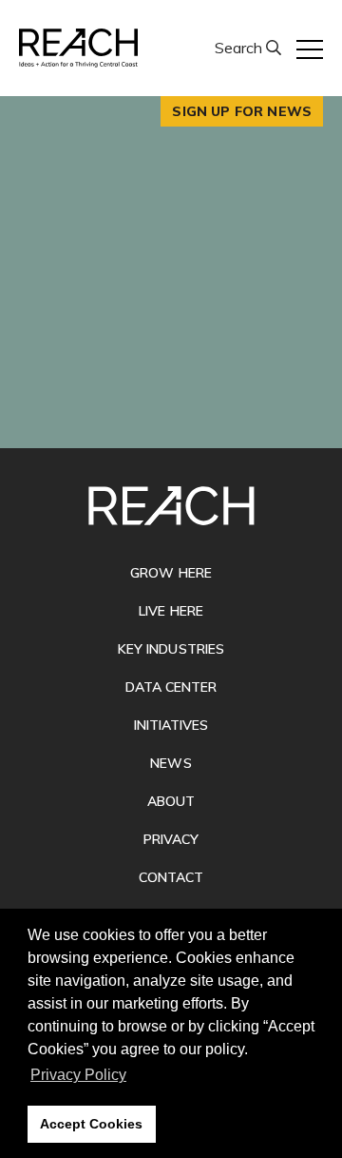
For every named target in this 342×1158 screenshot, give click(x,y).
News (170, 763)
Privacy (171, 839)
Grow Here (170, 572)
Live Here (170, 610)
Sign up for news (242, 111)
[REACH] (78, 48)
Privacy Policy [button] (78, 1075)
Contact (171, 877)
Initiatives (171, 725)
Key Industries (171, 649)
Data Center (171, 687)
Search (240, 47)
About (171, 801)
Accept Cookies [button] (91, 1123)
